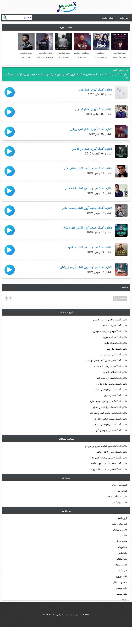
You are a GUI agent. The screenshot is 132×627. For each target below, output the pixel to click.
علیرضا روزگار (121, 565)
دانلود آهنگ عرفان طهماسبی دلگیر (111, 390)
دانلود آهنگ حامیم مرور (115, 395)
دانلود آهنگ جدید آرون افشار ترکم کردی (88, 188)
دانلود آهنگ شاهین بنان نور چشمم (110, 320)
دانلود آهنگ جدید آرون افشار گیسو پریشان (86, 267)
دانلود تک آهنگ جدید (116, 497)
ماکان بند (122, 536)
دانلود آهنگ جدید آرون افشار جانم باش (88, 168)
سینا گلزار (122, 570)
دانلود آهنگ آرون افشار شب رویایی (91, 129)
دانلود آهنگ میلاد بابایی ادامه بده (110, 366)
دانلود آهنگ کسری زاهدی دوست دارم (108, 401)
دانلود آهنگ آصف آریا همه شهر (112, 378)
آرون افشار (122, 518)
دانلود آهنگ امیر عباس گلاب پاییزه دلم (108, 413)
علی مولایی (121, 588)
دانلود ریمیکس (119, 502)
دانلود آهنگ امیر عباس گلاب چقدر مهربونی (106, 360)
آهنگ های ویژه (119, 485)
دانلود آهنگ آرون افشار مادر (95, 89)
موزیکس (123, 18)
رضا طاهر (122, 553)
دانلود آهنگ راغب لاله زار (115, 372)
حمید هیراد (121, 541)
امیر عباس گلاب (119, 524)
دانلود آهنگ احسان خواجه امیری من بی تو (106, 446)
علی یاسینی (121, 594)
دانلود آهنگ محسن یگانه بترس (111, 384)
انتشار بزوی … (120, 491)
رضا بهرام (122, 547)
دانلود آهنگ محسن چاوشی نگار (111, 430)
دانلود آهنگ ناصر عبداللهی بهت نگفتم (109, 463)
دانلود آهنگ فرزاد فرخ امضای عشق (110, 407)
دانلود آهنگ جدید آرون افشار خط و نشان (87, 227)
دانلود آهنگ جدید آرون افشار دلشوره (90, 247)
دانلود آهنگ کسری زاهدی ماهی (111, 452)
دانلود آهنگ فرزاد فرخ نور (114, 325)
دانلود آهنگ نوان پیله (116, 349)
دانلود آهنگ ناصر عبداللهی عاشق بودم (109, 469)
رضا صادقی (121, 559)
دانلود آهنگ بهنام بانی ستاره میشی (110, 331)
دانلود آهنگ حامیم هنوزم (115, 337)
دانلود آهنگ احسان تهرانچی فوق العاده (108, 458)
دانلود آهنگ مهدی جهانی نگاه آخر (110, 419)
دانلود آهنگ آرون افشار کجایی (93, 109)
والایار (124, 600)
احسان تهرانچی (119, 530)
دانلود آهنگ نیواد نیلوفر (115, 343)
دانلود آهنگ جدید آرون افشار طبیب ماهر (87, 208)
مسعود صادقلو (120, 582)
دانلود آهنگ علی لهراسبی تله (113, 355)
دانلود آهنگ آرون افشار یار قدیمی (92, 148)
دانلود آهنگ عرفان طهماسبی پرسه (111, 425)
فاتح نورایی (121, 576)
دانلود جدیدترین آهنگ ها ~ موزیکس (66, 7)
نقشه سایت (107, 18)
